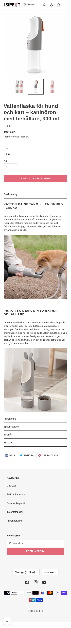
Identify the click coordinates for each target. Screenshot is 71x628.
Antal (6, 161)
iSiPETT (39, 611)
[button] (35, 194)
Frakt (6, 136)
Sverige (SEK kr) (25, 572)
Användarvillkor (15, 520)
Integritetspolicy (15, 511)
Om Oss (11, 485)
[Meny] (65, 4)
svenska (49, 572)
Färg (6, 148)
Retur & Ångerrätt (16, 503)
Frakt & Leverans (16, 494)
